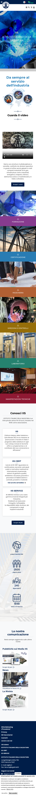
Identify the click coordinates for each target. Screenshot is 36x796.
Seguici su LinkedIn (10, 774)
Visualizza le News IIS (11, 688)
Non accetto (13, 793)
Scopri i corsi (18, 184)
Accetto (4, 793)
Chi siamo (16, 46)
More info (10, 789)
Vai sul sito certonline (16, 483)
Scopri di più (18, 522)
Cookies (18, 774)
